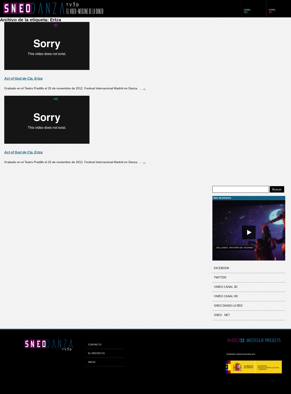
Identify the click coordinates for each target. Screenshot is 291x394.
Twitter (220, 277)
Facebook (221, 268)
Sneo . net (222, 315)
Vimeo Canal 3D (225, 286)
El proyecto (96, 353)
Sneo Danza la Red (228, 305)
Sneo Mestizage (256, 341)
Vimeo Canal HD (226, 296)
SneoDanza (51, 8)
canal (272, 11)
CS (272, 381)
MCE (256, 367)
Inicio (91, 362)
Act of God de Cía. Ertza (23, 78)
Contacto (94, 344)
